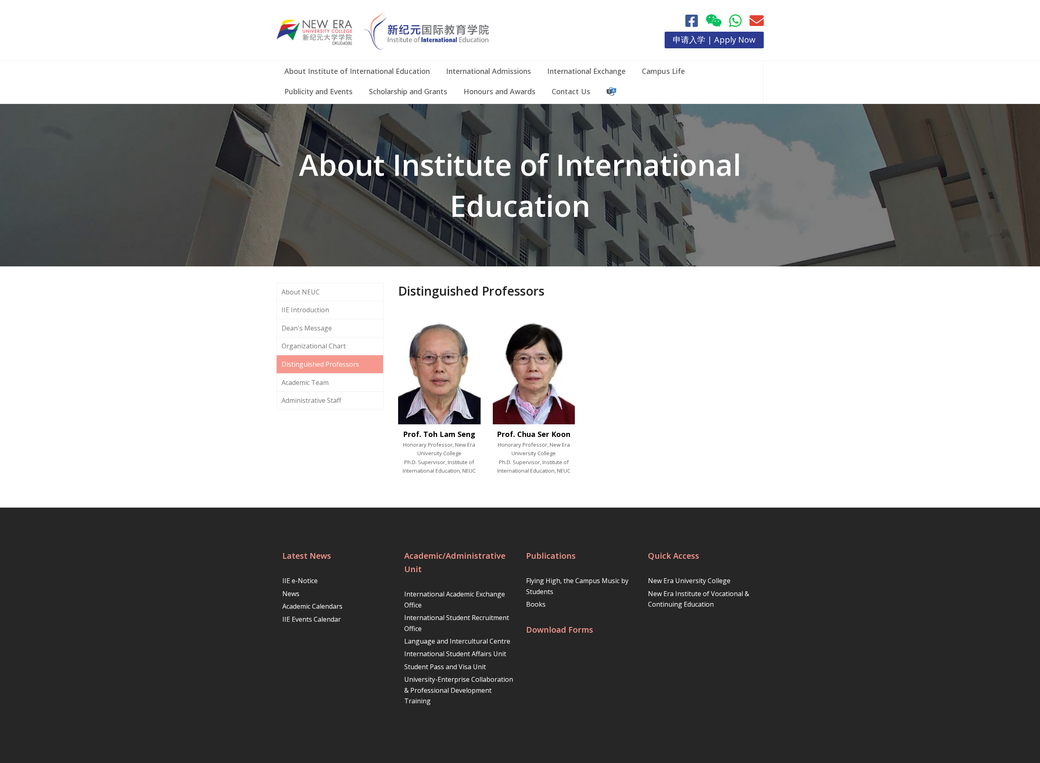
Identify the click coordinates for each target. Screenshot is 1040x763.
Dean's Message (307, 328)
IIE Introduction (305, 309)
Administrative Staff (311, 400)
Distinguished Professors (320, 364)
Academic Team (305, 382)
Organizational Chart (314, 346)
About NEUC (301, 291)
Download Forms (559, 629)
